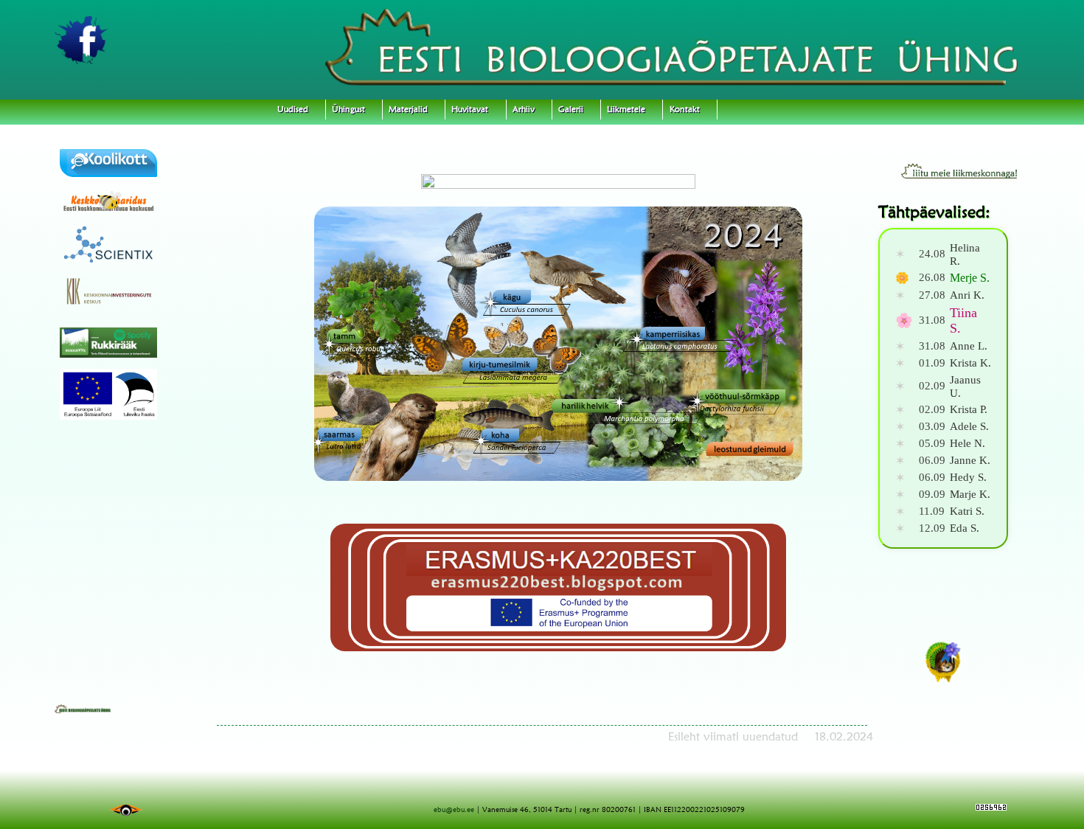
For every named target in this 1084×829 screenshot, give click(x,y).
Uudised (292, 109)
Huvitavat (469, 109)
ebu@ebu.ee (454, 809)
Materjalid (408, 109)
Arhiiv (524, 109)
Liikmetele (626, 109)
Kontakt (685, 109)
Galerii (570, 109)
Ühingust (348, 109)
